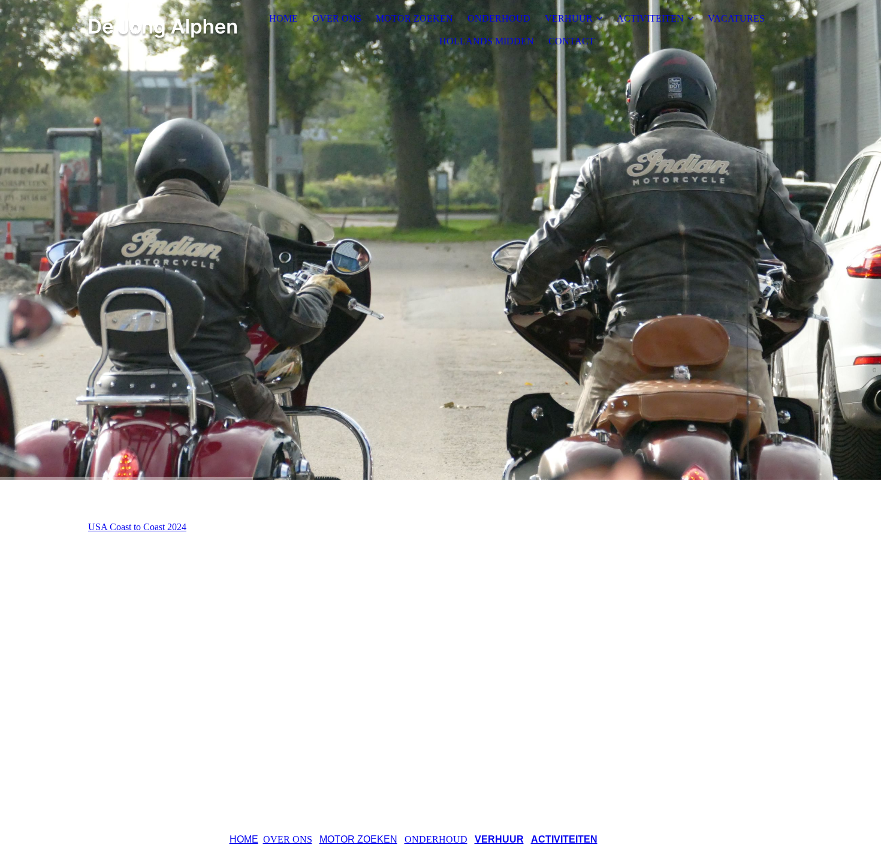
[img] (163, 30)
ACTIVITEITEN (650, 18)
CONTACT (571, 41)
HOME (283, 18)
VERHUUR (569, 18)
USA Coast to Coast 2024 (137, 527)
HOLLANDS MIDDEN (486, 41)
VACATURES (736, 18)
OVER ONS (336, 18)
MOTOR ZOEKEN (414, 18)
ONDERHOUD (498, 18)
